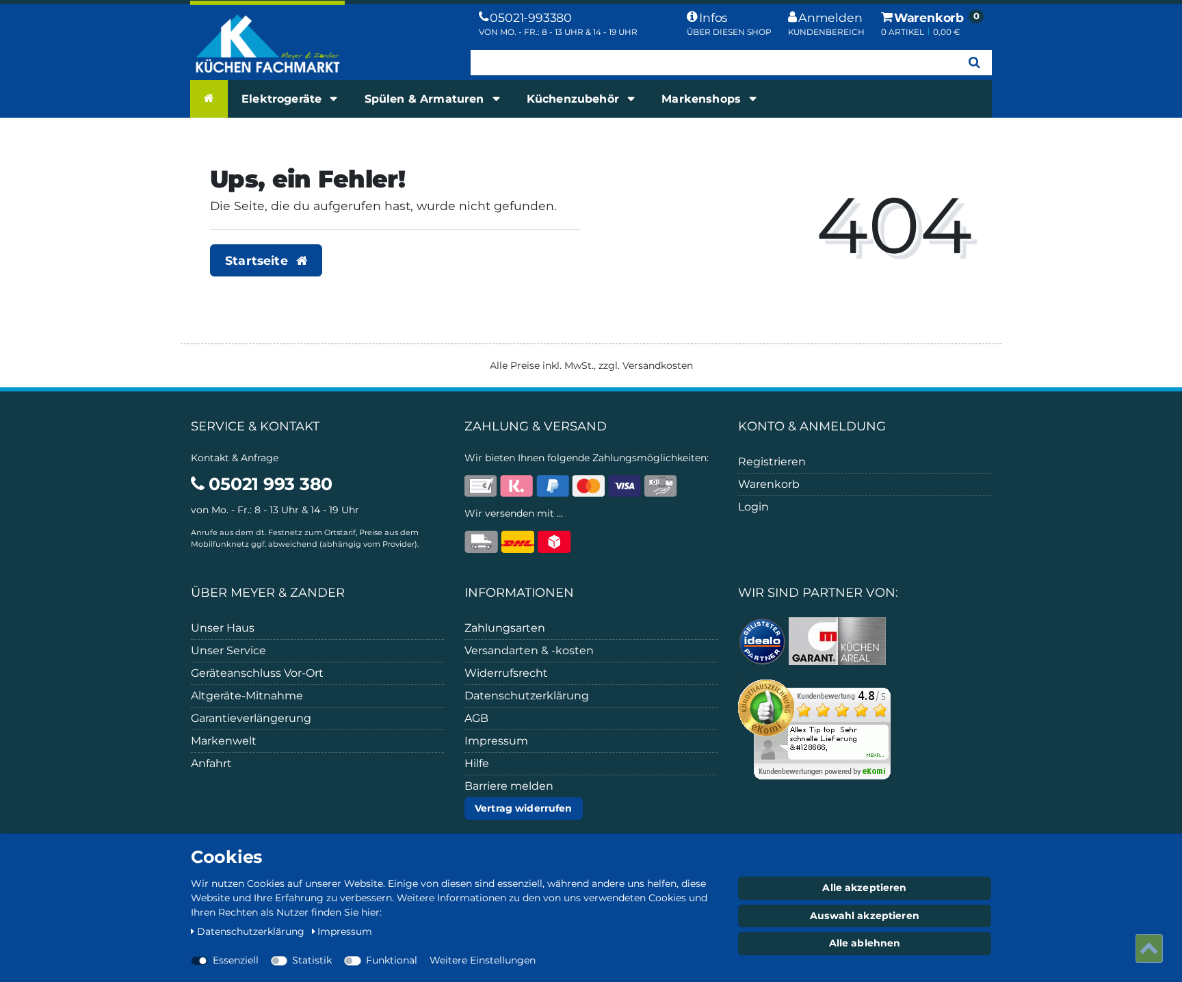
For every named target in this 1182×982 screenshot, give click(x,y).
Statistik (312, 960)
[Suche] (974, 62)
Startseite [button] (258, 260)
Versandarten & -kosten (529, 650)
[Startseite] (209, 98)
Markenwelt (224, 740)
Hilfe (476, 763)
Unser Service (228, 650)
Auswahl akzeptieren (864, 915)
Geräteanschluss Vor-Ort (257, 673)
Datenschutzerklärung (526, 695)
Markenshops (702, 98)
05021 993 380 (268, 484)
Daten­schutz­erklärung (252, 931)
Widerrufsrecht (506, 673)
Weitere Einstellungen (483, 960)
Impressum (496, 740)
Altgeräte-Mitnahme (247, 695)
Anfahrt (211, 763)
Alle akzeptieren (864, 887)
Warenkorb (769, 484)
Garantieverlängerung (251, 718)
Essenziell (236, 960)
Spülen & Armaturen (426, 98)
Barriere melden (508, 785)
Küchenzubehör (574, 98)
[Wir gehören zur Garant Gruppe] (837, 640)
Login (753, 506)
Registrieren (772, 461)
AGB (476, 718)
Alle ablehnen (865, 943)
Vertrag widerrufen (524, 808)
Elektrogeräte (283, 98)
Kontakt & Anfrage (234, 458)
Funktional (391, 960)
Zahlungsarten (504, 627)
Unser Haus (222, 627)
